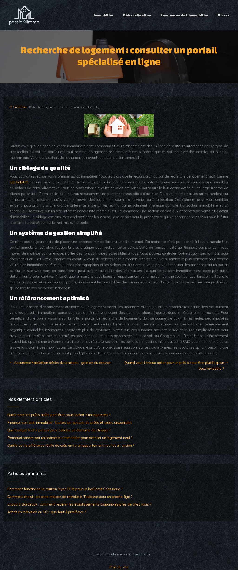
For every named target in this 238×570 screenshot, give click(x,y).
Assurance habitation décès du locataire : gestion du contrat (62, 362)
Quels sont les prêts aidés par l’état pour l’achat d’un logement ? (59, 415)
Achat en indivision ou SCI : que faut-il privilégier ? (46, 512)
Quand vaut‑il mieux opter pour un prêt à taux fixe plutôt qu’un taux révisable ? (174, 365)
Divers (223, 15)
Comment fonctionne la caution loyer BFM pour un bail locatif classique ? (65, 489)
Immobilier (104, 15)
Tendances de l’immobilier (184, 15)
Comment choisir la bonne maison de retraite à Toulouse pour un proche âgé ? (69, 496)
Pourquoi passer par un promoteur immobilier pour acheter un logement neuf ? (70, 438)
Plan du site (119, 567)
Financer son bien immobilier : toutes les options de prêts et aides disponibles (69, 422)
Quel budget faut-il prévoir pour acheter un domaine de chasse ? (58, 430)
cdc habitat (19, 182)
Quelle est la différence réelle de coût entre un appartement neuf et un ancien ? (70, 445)
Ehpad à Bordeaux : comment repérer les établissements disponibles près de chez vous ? (79, 504)
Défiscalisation (137, 15)
